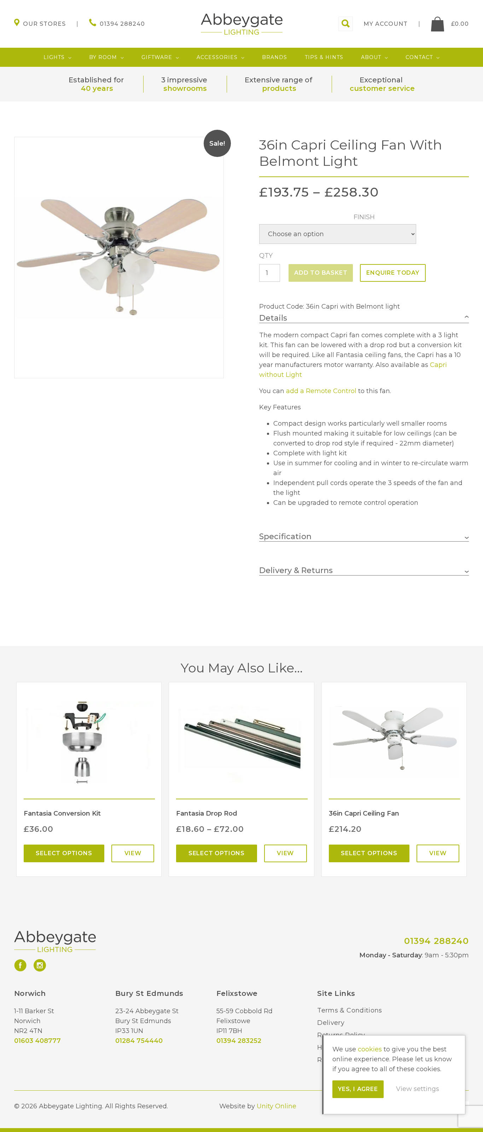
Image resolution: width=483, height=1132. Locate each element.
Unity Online (276, 1106)
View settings (417, 1089)
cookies (370, 1049)
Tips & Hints (324, 57)
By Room (103, 57)
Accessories (217, 57)
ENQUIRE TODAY (392, 272)
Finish (364, 217)
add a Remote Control (321, 391)
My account (385, 24)
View (132, 853)
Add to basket (320, 272)
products (279, 88)
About (371, 57)
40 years (97, 88)
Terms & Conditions (349, 1010)
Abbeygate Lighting (242, 24)
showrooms (185, 88)
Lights (54, 57)
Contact (419, 57)
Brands (274, 57)
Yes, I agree (358, 1089)
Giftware (156, 57)
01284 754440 (139, 1041)
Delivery (330, 1023)
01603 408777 (37, 1041)
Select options (64, 853)
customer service (382, 88)
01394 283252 (238, 1041)
